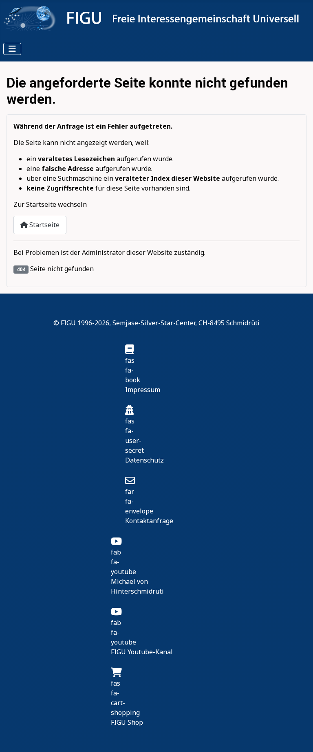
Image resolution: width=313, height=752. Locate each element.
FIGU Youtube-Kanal (142, 651)
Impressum (142, 389)
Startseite (44, 224)
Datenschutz (144, 460)
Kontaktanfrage (149, 520)
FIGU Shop (127, 722)
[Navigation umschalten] (12, 49)
